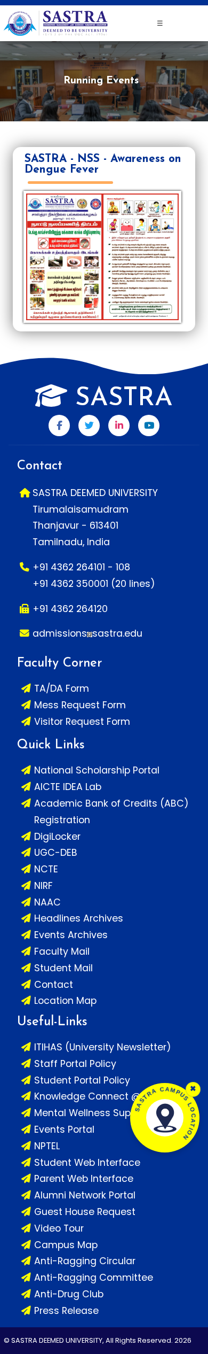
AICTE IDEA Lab (67, 786)
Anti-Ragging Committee (93, 1277)
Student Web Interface (87, 1162)
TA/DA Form (61, 688)
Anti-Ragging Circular (84, 1261)
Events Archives (71, 935)
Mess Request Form (80, 705)
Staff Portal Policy (75, 1063)
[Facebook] (59, 425)
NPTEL (47, 1146)
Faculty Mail (62, 951)
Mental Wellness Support (91, 1113)
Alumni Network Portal (84, 1195)
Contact (53, 984)
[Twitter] (89, 425)
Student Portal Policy (82, 1080)
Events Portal (64, 1129)
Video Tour (59, 1228)
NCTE (46, 869)
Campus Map (66, 1245)
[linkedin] (119, 425)
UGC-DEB (55, 852)
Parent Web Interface (83, 1178)
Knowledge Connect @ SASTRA (106, 1096)
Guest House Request (84, 1211)
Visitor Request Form (82, 721)
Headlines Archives (78, 918)
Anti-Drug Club (68, 1294)
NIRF (43, 885)
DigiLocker (57, 836)
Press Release (66, 1310)
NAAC (47, 902)
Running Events (101, 81)
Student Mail (63, 968)
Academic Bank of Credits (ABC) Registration (111, 811)
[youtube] (148, 425)
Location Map (65, 1000)
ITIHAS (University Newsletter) (102, 1047)
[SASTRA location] (165, 1118)
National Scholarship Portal (96, 770)
